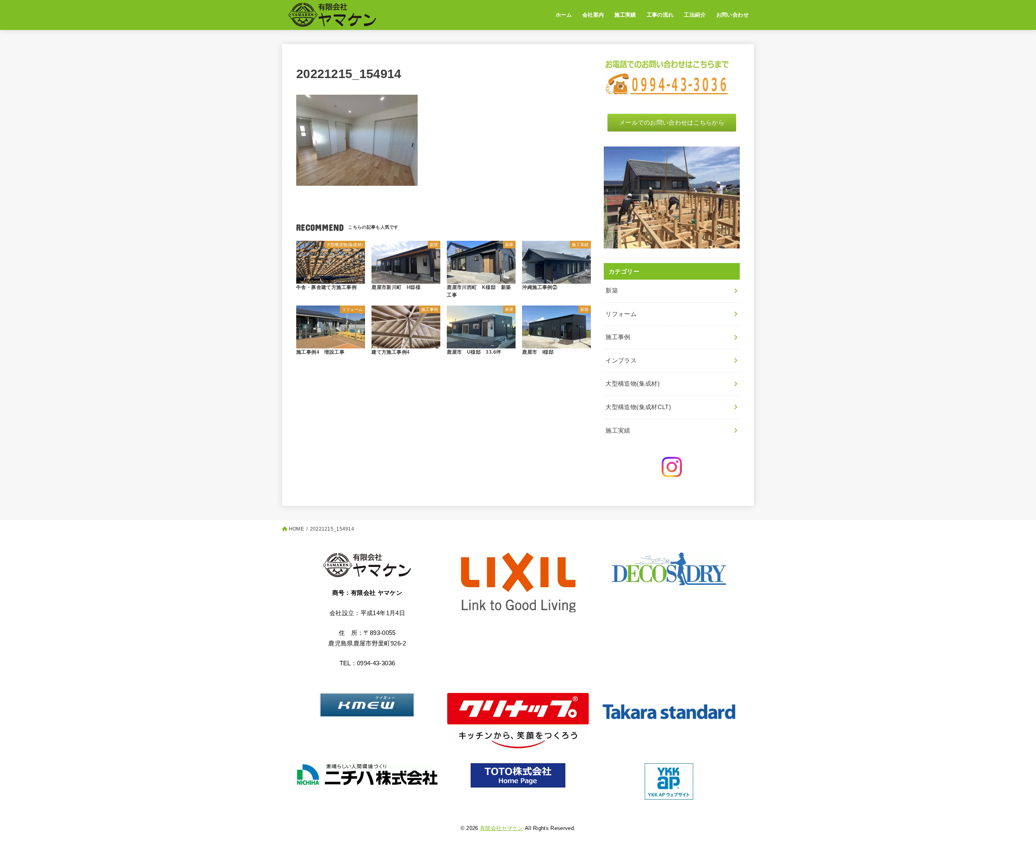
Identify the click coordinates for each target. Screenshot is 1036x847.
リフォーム (621, 314)
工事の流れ (660, 15)
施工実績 (625, 15)
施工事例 (617, 337)
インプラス (621, 360)
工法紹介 (695, 15)
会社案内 (593, 15)
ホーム (564, 15)
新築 (611, 290)
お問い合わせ (732, 15)
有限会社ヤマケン (501, 828)
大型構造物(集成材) (632, 383)
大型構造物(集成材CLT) (638, 407)
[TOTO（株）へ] (518, 775)
